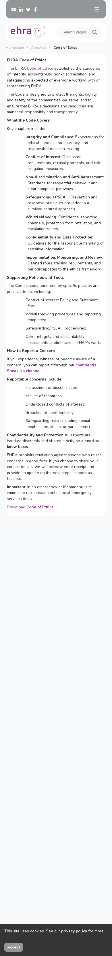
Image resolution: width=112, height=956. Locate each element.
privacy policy (74, 931)
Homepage (15, 47)
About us (38, 47)
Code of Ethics (40, 68)
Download (30, 507)
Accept (13, 947)
